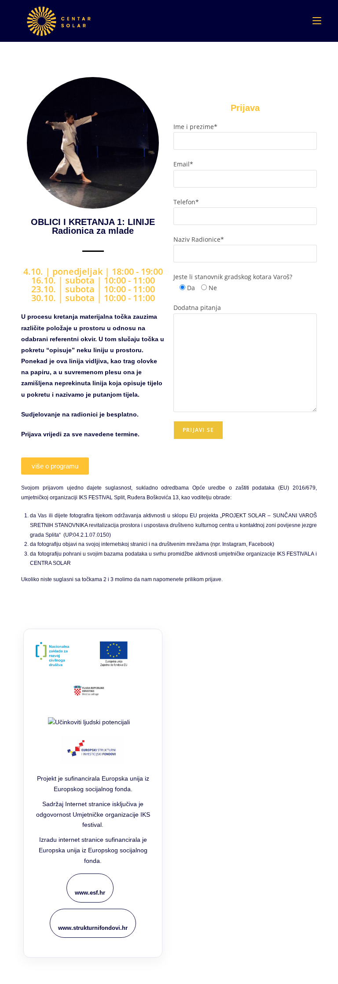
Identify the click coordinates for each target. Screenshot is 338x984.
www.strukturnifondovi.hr (93, 928)
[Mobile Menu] (316, 21)
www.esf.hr (90, 892)
